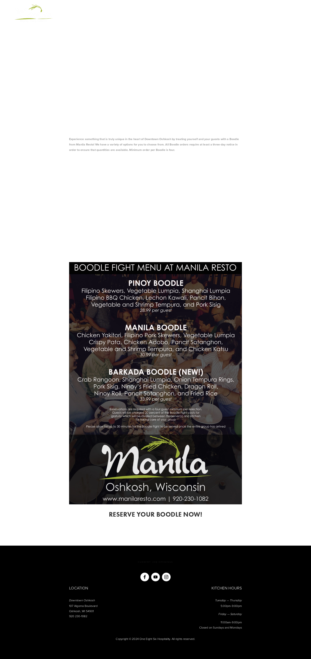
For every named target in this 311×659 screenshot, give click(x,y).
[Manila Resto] (155, 577)
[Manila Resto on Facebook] (144, 577)
